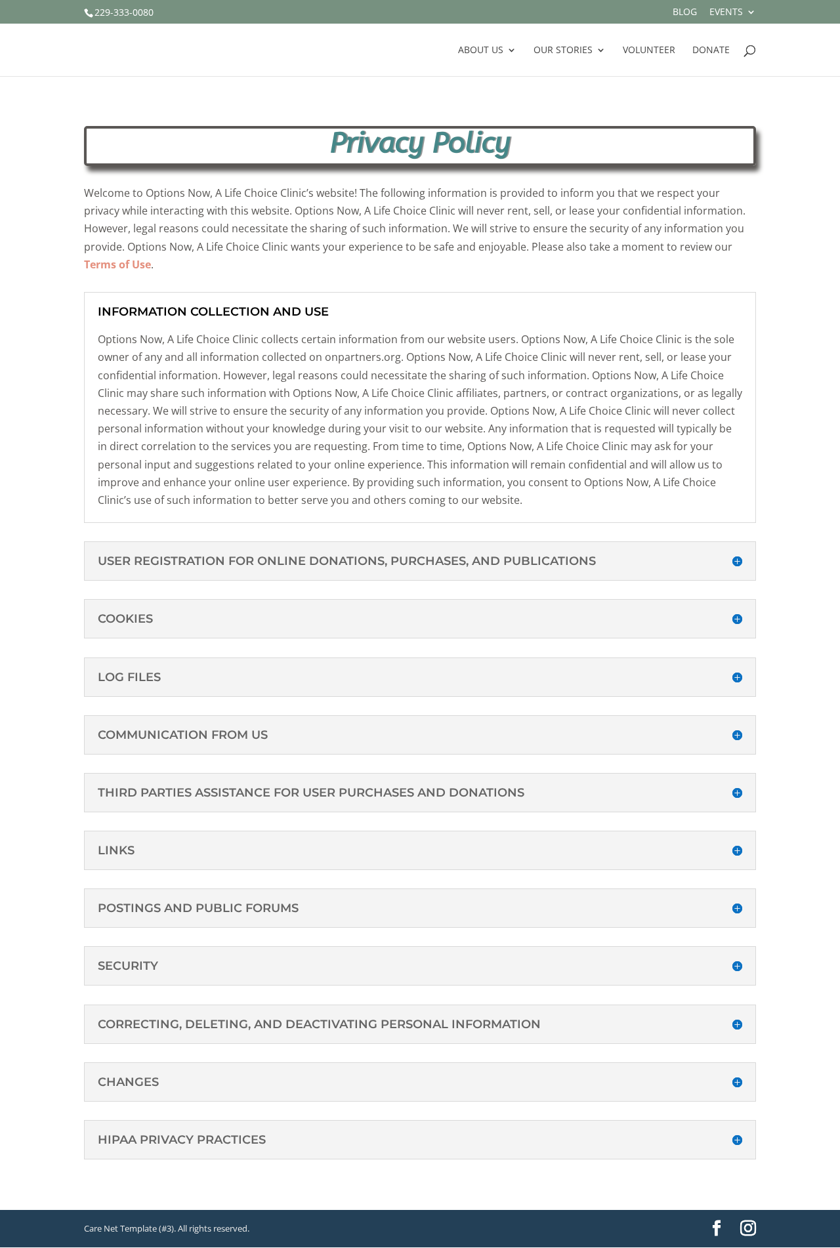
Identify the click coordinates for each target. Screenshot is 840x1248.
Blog (685, 12)
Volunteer (649, 50)
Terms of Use (117, 264)
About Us (480, 50)
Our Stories (563, 50)
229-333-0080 (124, 12)
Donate (711, 50)
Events (726, 12)
